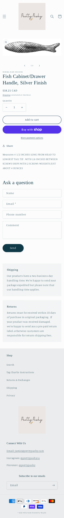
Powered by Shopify (39, 513)
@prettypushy (27, 465)
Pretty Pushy (27, 513)
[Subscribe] (53, 485)
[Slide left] (24, 65)
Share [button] (10, 145)
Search (10, 364)
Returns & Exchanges (18, 380)
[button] (4, 16)
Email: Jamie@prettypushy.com (25, 450)
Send (13, 247)
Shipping (6, 95)
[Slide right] (39, 65)
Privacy (11, 395)
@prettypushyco (30, 458)
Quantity (7, 100)
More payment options (32, 137)
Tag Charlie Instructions (20, 372)
